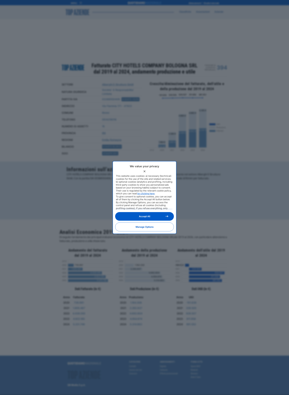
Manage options (145, 226)
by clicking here (146, 193)
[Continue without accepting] (144, 171)
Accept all (144, 216)
